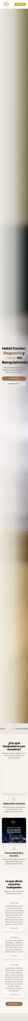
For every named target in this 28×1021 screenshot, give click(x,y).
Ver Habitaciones (13, 384)
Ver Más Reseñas (13, 1004)
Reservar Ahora (20, 4)
